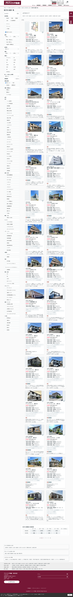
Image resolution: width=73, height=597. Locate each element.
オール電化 (9, 191)
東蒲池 (51, 133)
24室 (41, 533)
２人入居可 (9, 122)
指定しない (8, 82)
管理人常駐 (9, 132)
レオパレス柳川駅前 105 (31, 301)
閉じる (70, 594)
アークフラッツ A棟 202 (32, 403)
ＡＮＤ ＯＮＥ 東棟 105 (32, 135)
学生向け (8, 153)
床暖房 (8, 256)
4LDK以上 (8, 71)
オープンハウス (9, 144)
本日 (13, 82)
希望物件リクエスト (52, 5)
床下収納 (8, 261)
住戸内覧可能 (9, 311)
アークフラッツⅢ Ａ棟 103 (53, 403)
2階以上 (8, 320)
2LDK (7, 64)
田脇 (42, 565)
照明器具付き (9, 196)
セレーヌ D (28, 203)
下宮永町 (51, 67)
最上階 (8, 325)
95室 (34, 533)
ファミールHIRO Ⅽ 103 (52, 237)
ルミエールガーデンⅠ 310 (32, 237)
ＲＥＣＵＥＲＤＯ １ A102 (53, 437)
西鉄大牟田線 (28, 39)
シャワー (8, 247)
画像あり (8, 89)
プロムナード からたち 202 (32, 503)
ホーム (33, 5)
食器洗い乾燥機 (9, 224)
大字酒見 (34, 565)
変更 (18, 13)
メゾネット (9, 182)
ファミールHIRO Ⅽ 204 (52, 203)
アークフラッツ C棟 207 (32, 335)
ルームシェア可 (9, 151)
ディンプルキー (9, 297)
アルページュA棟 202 (31, 470)
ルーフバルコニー (10, 189)
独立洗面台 (9, 250)
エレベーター (9, 194)
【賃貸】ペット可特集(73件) (23, 559)
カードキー (9, 141)
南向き (8, 327)
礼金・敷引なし (9, 42)
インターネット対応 (10, 283)
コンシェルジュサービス (11, 313)
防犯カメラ (9, 299)
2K (6, 62)
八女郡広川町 (34, 547)
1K (14, 57)
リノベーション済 (10, 115)
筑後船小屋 (36, 568)
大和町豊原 (30, 34)
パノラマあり (8, 94)
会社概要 (39, 576)
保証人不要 (9, 117)
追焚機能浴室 (9, 235)
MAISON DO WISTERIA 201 (32, 102)
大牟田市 (6, 547)
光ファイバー (9, 281)
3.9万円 (34, 530)
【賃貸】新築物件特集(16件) (45, 559)
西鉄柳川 (54, 74)
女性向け (8, 158)
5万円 (57, 530)
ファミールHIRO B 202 (31, 168)
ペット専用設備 (9, 103)
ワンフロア (9, 163)
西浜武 (30, 565)
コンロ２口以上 (9, 221)
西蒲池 (30, 166)
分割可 (8, 127)
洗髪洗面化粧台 (9, 245)
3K (14, 64)
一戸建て (8, 28)
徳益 (54, 175)
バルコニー (9, 186)
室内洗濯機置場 (9, 174)
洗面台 (8, 242)
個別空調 (8, 208)
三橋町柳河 (30, 334)
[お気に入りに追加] (43, 32)
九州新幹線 (24, 567)
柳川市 (27, 34)
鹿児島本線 (20, 567)
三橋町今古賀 (31, 300)
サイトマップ (44, 588)
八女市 (14, 547)
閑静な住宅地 (9, 110)
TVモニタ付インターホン (11, 290)
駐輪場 (8, 198)
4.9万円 (41, 530)
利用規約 (29, 588)
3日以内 (7, 85)
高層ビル (8, 165)
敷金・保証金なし (9, 39)
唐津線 (36, 567)
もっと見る (40, 52)
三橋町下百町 (52, 166)
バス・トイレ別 (9, 233)
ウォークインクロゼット (11, 263)
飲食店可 (8, 168)
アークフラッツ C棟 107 (53, 369)
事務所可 (8, 120)
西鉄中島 (33, 41)
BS (7, 276)
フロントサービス (10, 306)
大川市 (20, 547)
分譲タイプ (9, 129)
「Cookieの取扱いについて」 (11, 595)
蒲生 (29, 202)
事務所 (16, 18)
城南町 (51, 436)
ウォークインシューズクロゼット (11, 267)
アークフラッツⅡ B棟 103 (32, 369)
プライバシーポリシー (36, 588)
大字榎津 (13, 565)
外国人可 (8, 146)
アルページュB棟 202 (52, 470)
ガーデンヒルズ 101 (51, 301)
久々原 (30, 67)
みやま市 (24, 547)
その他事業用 (12, 20)
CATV (8, 278)
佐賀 (39, 568)
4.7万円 (49, 530)
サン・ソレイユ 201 (51, 68)
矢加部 (54, 107)
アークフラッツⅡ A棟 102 (53, 335)
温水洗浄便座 (9, 240)
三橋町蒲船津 (31, 436)
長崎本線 (28, 567)
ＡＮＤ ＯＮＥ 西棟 (31, 35)
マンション (8, 26)
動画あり (8, 92)
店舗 (12, 18)
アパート (8, 23)
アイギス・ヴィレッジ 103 (32, 68)
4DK (14, 69)
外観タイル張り (9, 217)
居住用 (7, 18)
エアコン (8, 254)
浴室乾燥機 (9, 238)
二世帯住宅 (9, 137)
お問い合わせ (66, 5)
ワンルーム (8, 57)
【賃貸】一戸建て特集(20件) (34, 559)
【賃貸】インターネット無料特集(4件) (58, 559)
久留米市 (10, 547)
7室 (56, 533)
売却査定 (60, 5)
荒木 (42, 568)
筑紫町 (30, 468)
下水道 (8, 213)
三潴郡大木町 (28, 547)
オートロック (9, 287)
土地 (7, 20)
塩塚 (32, 39)
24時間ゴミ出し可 (10, 308)
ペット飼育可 (9, 101)
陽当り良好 (9, 108)
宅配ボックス (9, 292)
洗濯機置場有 (9, 206)
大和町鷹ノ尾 (31, 100)
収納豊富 (8, 269)
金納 (29, 236)
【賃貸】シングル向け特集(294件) (11, 559)
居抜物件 (8, 170)
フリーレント (9, 139)
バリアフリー (9, 125)
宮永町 (30, 502)
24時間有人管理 (10, 304)
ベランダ (8, 184)
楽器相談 (8, 105)
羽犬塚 (20, 568)
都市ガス (8, 210)
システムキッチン (10, 226)
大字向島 (17, 565)
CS (7, 273)
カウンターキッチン (10, 229)
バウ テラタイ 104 (51, 503)
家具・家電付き (9, 203)
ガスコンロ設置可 (10, 149)
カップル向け (9, 156)
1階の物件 (8, 322)
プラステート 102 (51, 134)
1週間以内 (13, 85)
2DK (14, 62)
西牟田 (29, 568)
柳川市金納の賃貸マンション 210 (54, 269)
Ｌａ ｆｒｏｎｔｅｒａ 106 (53, 102)
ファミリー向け (9, 161)
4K (6, 69)
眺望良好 (8, 134)
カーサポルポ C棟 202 (31, 437)
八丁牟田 (33, 210)
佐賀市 (48, 563)
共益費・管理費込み (10, 44)
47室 (49, 533)
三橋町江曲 (51, 300)
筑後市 (17, 547)
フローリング (9, 177)
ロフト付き (9, 179)
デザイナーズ (9, 113)
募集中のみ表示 (9, 32)
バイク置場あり (9, 201)
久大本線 (32, 567)
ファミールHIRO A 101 (31, 269)
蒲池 (54, 138)
